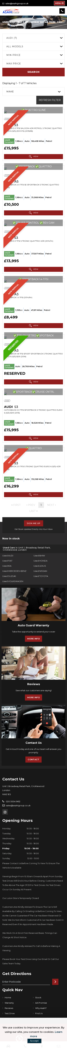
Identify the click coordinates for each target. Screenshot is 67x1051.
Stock (38, 997)
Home (8, 997)
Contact (33, 759)
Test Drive (10, 1013)
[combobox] (33, 38)
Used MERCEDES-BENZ (14, 571)
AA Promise (41, 1003)
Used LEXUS (40, 566)
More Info (33, 638)
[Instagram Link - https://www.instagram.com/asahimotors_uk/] (5, 812)
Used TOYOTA (41, 576)
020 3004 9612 (12, 801)
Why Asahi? (41, 1008)
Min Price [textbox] (13, 55)
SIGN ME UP (33, 523)
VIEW (35, 156)
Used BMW (39, 555)
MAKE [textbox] (10, 91)
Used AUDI (7, 555)
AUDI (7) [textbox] (11, 38)
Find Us (39, 1013)
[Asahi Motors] (10, 11)
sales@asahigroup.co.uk (16, 3)
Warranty (9, 1003)
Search (33, 71)
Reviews (9, 1008)
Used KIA (6, 566)
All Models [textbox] (14, 46)
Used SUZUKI (9, 576)
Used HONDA (40, 560)
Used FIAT (7, 560)
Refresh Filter (50, 100)
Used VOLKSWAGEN (12, 581)
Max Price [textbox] (13, 63)
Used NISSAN (40, 571)
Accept (34, 1040)
